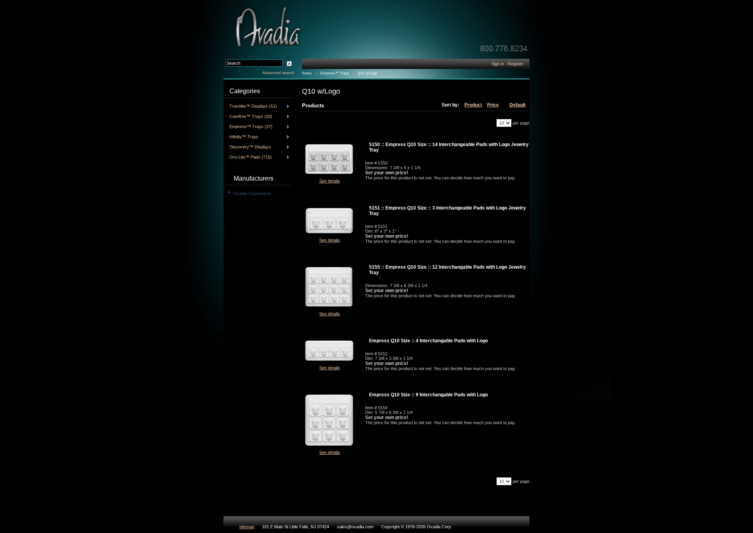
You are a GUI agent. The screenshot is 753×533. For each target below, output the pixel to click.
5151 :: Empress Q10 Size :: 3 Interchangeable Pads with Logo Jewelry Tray (447, 210)
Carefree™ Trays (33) (250, 116)
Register (515, 63)
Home (307, 73)
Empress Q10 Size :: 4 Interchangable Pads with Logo (428, 340)
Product (473, 105)
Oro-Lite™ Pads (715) (250, 157)
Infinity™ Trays (243, 136)
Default (517, 105)
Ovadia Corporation (251, 193)
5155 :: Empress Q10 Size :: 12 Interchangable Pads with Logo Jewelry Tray (447, 269)
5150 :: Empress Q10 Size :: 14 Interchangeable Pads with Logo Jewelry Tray (449, 147)
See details (329, 181)
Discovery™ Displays (250, 147)
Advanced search (278, 72)
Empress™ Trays (334, 73)
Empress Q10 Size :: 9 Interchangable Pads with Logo (428, 394)
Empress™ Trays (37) (251, 126)
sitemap (246, 526)
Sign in (497, 63)
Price (493, 105)
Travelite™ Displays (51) (253, 106)
